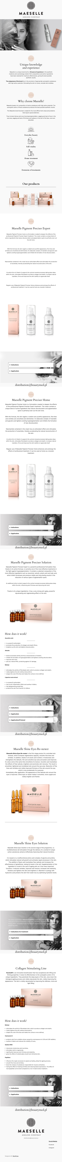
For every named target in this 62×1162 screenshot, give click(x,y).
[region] (31, 34)
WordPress (15, 1156)
